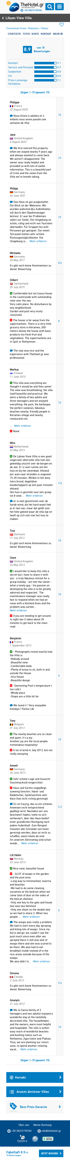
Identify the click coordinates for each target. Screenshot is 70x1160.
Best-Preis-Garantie (33, 1107)
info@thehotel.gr (51, 1130)
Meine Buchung (42, 1125)
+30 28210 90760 (33, 10)
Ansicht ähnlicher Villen (32, 1092)
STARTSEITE (14, 33)
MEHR (56, 33)
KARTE (35, 33)
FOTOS (26, 33)
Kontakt (20, 1077)
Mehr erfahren (38, 241)
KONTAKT (46, 33)
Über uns (23, 1125)
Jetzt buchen (49, 1153)
